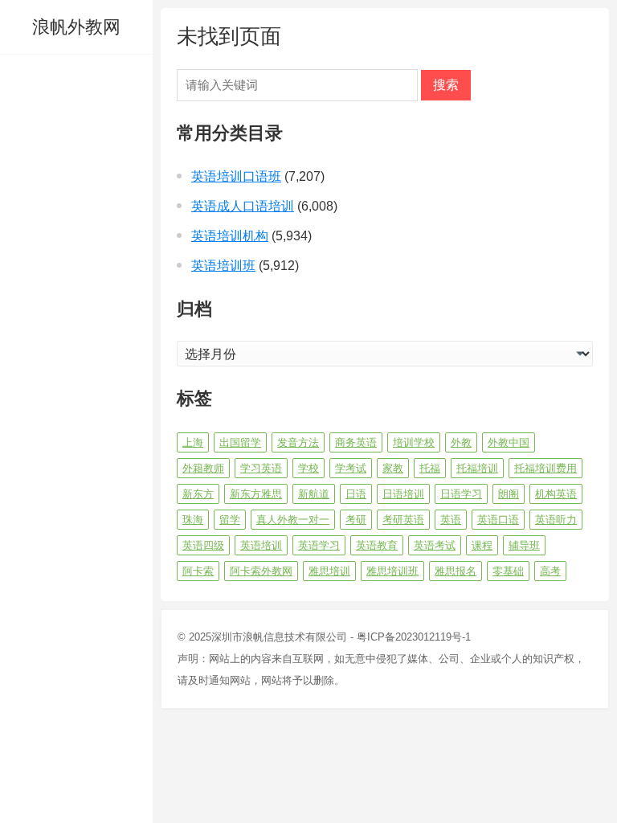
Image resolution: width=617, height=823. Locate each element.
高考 (550, 571)
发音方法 (298, 442)
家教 (392, 468)
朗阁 (508, 494)
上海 (192, 442)
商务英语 (356, 442)
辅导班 (524, 545)
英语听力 (556, 520)
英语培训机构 (229, 236)
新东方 (198, 494)
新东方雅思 (256, 494)
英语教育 (377, 545)
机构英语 (556, 494)
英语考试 (435, 545)
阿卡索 (198, 571)
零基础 (508, 571)
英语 (450, 520)
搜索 (446, 85)
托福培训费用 (545, 468)
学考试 (350, 468)
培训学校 (414, 442)
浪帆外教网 (76, 27)
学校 (308, 468)
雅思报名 (455, 571)
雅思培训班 (392, 571)
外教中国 (508, 442)
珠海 (192, 520)
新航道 (313, 494)
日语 (355, 494)
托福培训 (477, 468)
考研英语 (403, 520)
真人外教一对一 (292, 520)
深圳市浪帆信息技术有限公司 (279, 637)
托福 (429, 468)
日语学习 (461, 494)
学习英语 (261, 468)
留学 (229, 520)
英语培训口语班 (236, 176)
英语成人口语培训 (242, 206)
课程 (482, 545)
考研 (355, 520)
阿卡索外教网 (261, 571)
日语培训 (403, 494)
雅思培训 (329, 571)
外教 (461, 442)
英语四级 (203, 545)
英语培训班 (223, 265)
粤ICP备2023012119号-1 (414, 637)
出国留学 (240, 442)
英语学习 (319, 545)
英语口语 (498, 520)
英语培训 (261, 545)
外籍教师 (203, 468)
